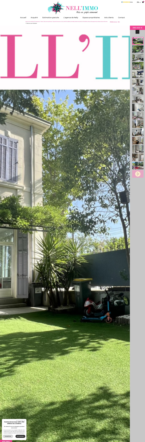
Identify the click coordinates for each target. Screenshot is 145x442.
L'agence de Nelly (71, 18)
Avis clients (109, 18)
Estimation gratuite (50, 18)
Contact (121, 18)
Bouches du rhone (48, 21)
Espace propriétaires (91, 18)
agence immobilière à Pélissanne (32, 21)
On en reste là (19, 421)
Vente (42, 21)
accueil (23, 18)
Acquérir (34, 18)
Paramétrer (8, 436)
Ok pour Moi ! (20, 436)
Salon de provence (57, 21)
